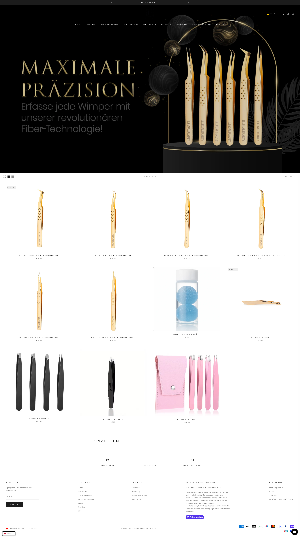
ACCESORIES (166, 24)
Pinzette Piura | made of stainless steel (39, 337)
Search (80, 488)
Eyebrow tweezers (261, 337)
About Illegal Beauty (276, 488)
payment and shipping (85, 499)
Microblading (136, 499)
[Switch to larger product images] (5, 176)
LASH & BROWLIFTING (110, 24)
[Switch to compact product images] (12, 176)
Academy (220, 24)
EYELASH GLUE (150, 24)
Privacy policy (82, 491)
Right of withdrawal (84, 495)
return (79, 511)
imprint (80, 503)
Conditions (81, 507)
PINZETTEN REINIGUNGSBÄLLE (187, 334)
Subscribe (14, 504)
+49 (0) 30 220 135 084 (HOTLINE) (281, 499)
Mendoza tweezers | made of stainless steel (187, 256)
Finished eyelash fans (140, 495)
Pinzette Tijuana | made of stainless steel (39, 256)
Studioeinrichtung (202, 24)
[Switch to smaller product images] (9, 176)
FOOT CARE (182, 24)
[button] (8, 534)
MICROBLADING (131, 24)
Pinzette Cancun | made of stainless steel (113, 337)
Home (77, 24)
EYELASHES (90, 24)
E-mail (271, 491)
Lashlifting (135, 488)
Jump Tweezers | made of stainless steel (113, 256)
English (33, 528)
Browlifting (136, 491)
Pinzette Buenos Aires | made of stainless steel (261, 256)
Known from (273, 495)
